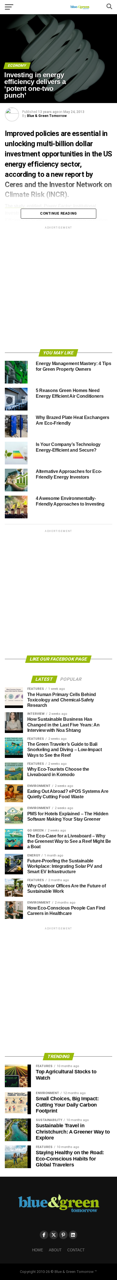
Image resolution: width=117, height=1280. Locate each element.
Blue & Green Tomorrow (47, 116)
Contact (76, 1250)
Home (37, 1250)
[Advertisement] (58, 288)
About (55, 1250)
